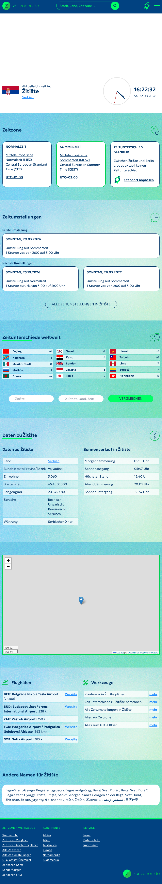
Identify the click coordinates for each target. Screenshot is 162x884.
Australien (50, 845)
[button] (81, 601)
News (86, 835)
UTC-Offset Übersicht (16, 860)
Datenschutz (91, 840)
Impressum (90, 845)
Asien (46, 840)
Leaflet (120, 652)
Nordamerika (51, 855)
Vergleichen (130, 398)
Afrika (47, 835)
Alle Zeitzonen (11, 850)
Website (71, 694)
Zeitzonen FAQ (12, 874)
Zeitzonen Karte (13, 865)
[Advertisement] (81, 41)
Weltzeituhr (10, 835)
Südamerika (51, 860)
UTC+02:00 (69, 177)
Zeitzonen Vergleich (15, 840)
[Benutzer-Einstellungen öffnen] (147, 6)
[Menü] (157, 6)
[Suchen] (115, 6)
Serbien (28, 97)
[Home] (141, 874)
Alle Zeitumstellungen (16, 855)
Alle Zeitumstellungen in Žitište (81, 304)
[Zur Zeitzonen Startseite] (20, 5)
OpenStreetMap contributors (143, 652)
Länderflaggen (11, 870)
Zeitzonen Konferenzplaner (20, 845)
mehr (153, 694)
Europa (47, 850)
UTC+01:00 (14, 177)
